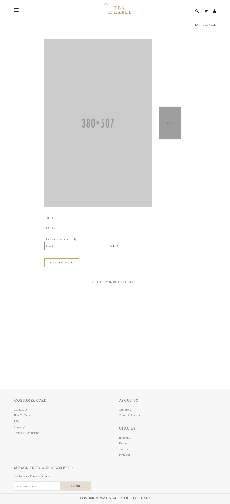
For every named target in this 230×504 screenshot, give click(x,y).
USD (205, 25)
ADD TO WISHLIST (62, 262)
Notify (114, 246)
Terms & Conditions (26, 433)
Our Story (125, 409)
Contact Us (21, 409)
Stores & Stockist (129, 415)
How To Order (22, 415)
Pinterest (124, 455)
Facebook (124, 443)
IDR (197, 25)
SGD (213, 25)
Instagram (125, 437)
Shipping (19, 427)
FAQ (16, 421)
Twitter (123, 449)
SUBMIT (75, 486)
